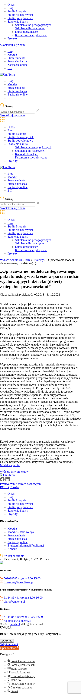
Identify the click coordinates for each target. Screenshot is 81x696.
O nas (11, 4)
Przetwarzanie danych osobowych (20, 483)
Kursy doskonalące (26, 31)
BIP (10, 68)
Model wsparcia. (10, 465)
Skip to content (9, 644)
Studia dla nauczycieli (21, 14)
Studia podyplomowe (20, 18)
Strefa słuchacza (17, 61)
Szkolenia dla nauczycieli (30, 28)
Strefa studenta (16, 58)
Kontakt (12, 548)
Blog (10, 8)
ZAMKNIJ (7, 640)
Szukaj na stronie (13, 555)
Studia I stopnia (17, 11)
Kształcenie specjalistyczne (31, 35)
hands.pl (15, 624)
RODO (4, 487)
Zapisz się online (18, 64)
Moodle (12, 54)
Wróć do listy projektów (14, 471)
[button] (9, 648)
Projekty (13, 38)
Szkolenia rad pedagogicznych (33, 25)
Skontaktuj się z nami (12, 44)
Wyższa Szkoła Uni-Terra (15, 260)
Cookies (14, 487)
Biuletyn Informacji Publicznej (26, 545)
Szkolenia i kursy (18, 21)
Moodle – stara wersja (21, 532)
